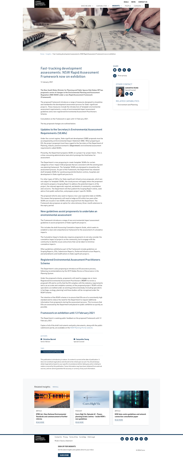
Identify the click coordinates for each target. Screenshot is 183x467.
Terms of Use (73, 437)
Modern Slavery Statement (64, 441)
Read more (40, 422)
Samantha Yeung (82, 339)
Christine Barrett (49, 339)
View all (56, 387)
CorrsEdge (82, 437)
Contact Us (142, 2)
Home (42, 54)
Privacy (65, 437)
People (128, 6)
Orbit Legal (91, 437)
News (133, 2)
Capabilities (101, 6)
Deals (126, 2)
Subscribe (64, 455)
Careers (137, 6)
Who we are (86, 6)
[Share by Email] (114, 70)
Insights (116, 6)
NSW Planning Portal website (81, 328)
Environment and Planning (128, 104)
